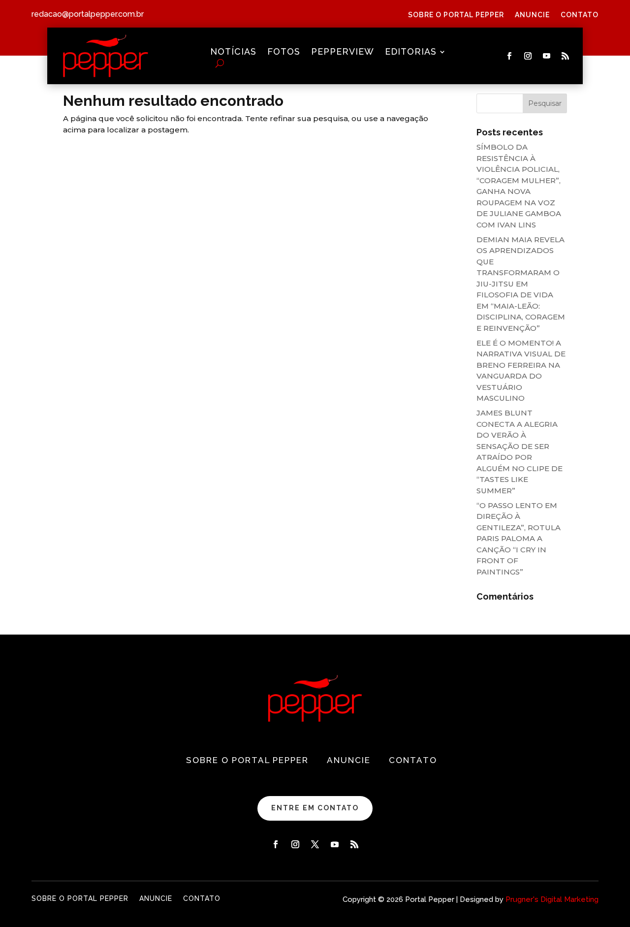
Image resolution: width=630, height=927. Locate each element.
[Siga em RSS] (565, 56)
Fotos (283, 52)
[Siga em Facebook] (509, 56)
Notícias (233, 52)
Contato (579, 15)
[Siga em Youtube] (546, 56)
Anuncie (532, 15)
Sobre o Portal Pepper (456, 15)
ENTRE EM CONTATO (315, 808)
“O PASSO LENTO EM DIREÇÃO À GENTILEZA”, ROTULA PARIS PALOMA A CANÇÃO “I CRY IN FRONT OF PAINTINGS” (518, 538)
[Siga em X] (315, 844)
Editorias (411, 52)
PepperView (342, 52)
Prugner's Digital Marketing (551, 899)
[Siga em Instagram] (528, 56)
